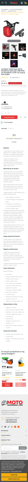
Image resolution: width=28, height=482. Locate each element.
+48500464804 (11, 422)
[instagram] (12, 427)
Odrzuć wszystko (14, 479)
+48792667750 (11, 420)
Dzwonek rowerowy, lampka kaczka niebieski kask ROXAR (20, 374)
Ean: (2, 108)
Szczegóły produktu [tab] (14, 138)
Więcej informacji (5, 471)
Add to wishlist (21, 117)
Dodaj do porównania (25, 117)
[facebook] (2, 427)
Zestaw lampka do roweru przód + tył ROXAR (7, 374)
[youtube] (5, 427)
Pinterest (13, 128)
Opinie (14, 142)
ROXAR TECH (4, 370)
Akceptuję (14, 475)
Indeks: (2, 107)
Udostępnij (9, 128)
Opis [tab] (14, 135)
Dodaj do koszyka (9, 117)
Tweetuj (11, 128)
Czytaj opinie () (15, 77)
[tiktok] (8, 427)
